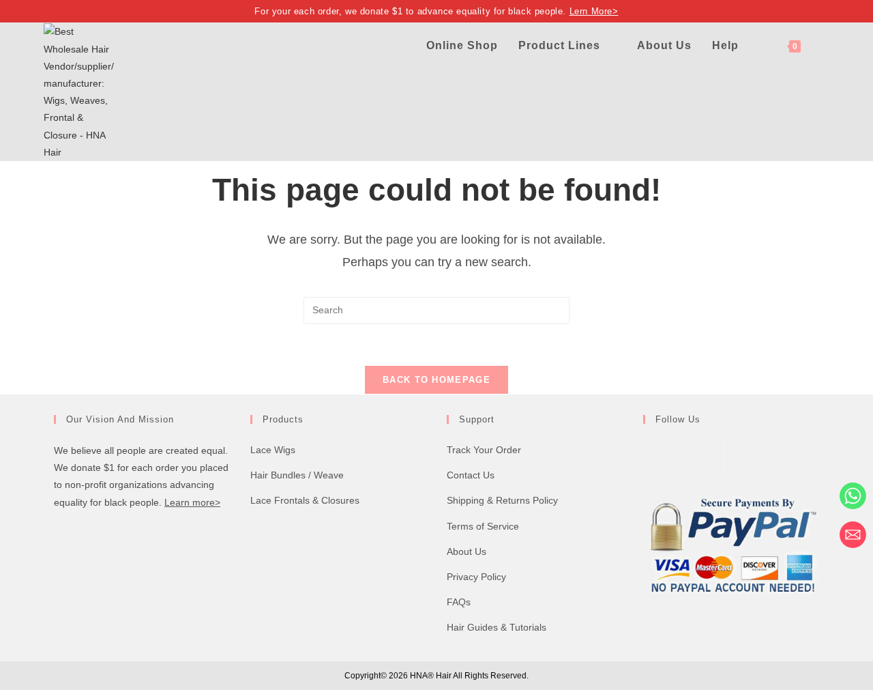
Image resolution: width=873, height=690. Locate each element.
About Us (466, 551)
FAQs (459, 601)
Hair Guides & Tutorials (496, 627)
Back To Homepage (436, 380)
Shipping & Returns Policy (502, 500)
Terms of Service (483, 526)
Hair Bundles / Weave (297, 475)
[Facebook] (664, 458)
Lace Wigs (272, 449)
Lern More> (594, 11)
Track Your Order (484, 449)
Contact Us (470, 475)
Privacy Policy (476, 576)
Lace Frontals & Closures (304, 500)
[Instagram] (705, 458)
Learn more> (192, 502)
